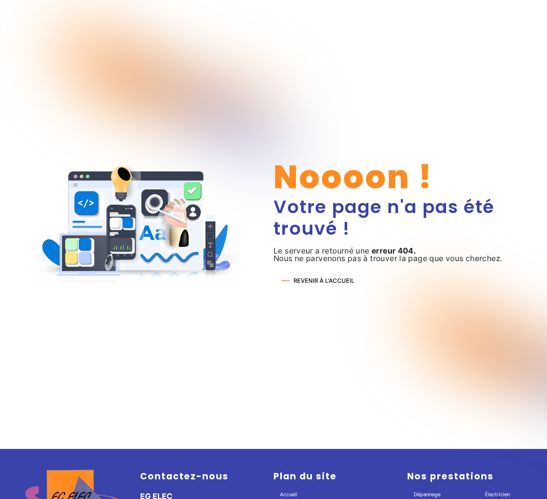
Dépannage (427, 494)
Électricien (497, 494)
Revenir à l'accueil (324, 280)
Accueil (288, 494)
